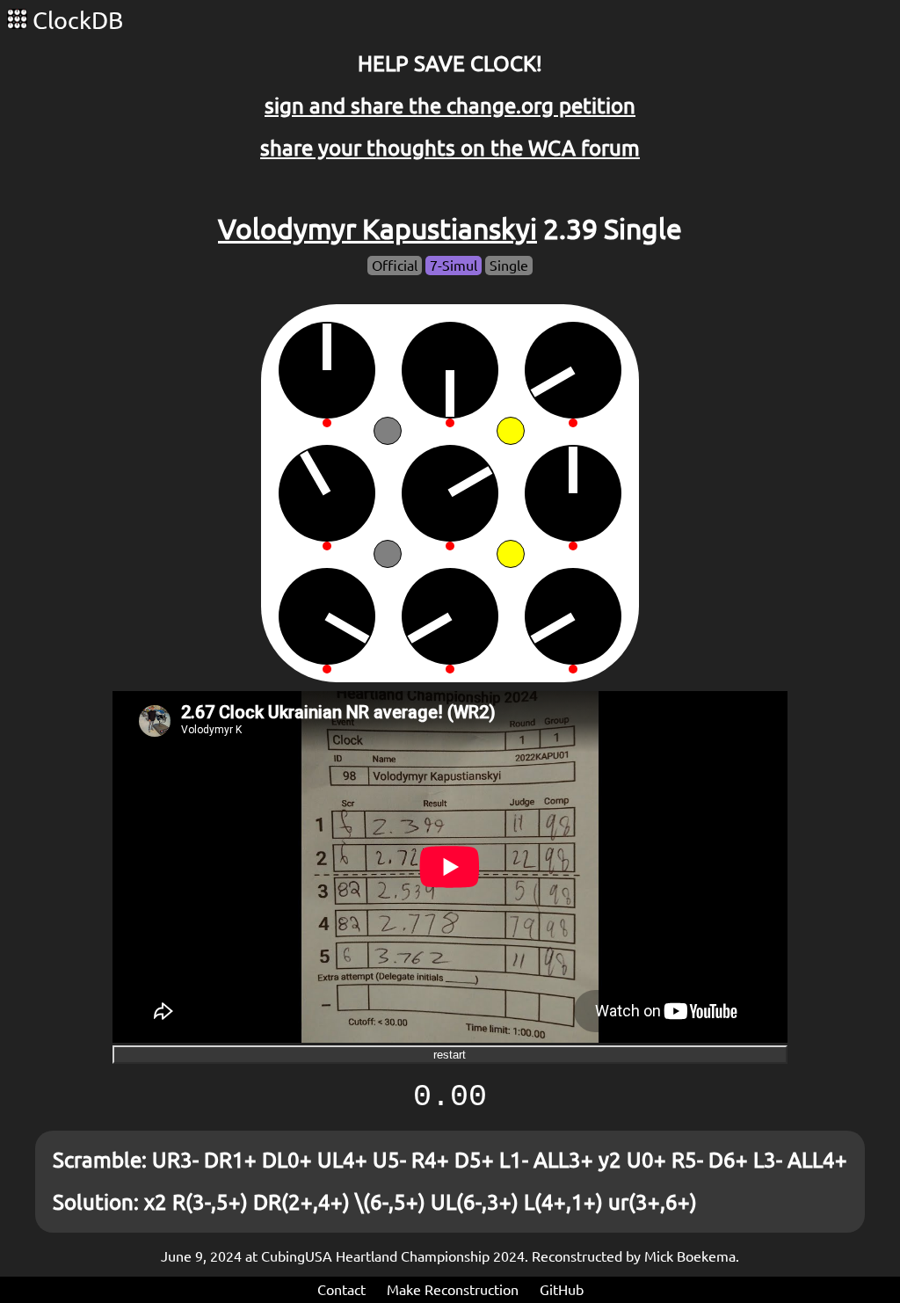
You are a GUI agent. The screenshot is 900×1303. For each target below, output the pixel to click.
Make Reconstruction (453, 1290)
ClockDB (75, 20)
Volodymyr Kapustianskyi (377, 228)
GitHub (562, 1290)
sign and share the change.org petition (450, 106)
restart (449, 1054)
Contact (341, 1290)
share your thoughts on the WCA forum (450, 148)
